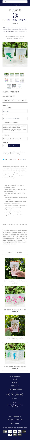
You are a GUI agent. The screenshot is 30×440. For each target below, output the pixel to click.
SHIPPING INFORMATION (15, 419)
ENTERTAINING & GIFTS (15, 389)
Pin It (16, 159)
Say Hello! (11, 5)
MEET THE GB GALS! (15, 416)
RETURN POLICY (15, 423)
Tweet (5, 159)
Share (11, 159)
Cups (10, 152)
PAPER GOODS (15, 386)
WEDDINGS (15, 382)
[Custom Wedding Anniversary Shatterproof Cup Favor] (15, 54)
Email (25, 159)
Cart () (19, 5)
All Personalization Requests (10, 122)
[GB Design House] (15, 17)
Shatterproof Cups (16, 154)
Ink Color (5, 115)
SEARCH (15, 379)
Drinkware (14, 152)
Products (12, 36)
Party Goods (8, 154)
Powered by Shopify (22, 427)
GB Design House (12, 427)
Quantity (5, 142)
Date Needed (5, 135)
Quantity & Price (7, 108)
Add (21, 159)
